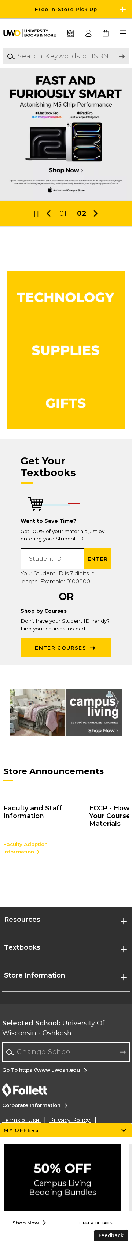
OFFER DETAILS (96, 1223)
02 (82, 213)
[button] (66, 9)
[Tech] (66, 297)
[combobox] (66, 1052)
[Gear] (66, 403)
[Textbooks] (70, 33)
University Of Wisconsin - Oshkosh (53, 1028)
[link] (106, 33)
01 (63, 213)
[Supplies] (66, 350)
